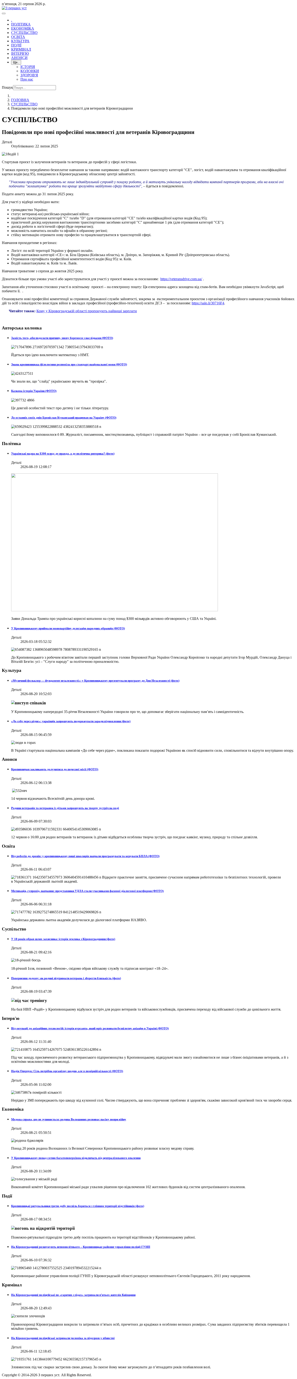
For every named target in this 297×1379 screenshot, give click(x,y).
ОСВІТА (18, 37)
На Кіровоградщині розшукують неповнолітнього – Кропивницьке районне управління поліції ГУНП (80, 1247)
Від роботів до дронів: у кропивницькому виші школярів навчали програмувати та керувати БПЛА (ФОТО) (85, 856)
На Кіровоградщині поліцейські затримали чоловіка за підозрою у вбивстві (63, 1338)
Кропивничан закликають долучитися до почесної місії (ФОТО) (54, 769)
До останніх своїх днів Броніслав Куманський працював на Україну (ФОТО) (63, 417)
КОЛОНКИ (29, 71)
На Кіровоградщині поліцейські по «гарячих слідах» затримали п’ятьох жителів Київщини (73, 1295)
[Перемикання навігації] (4, 13)
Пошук (7, 87)
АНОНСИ (19, 58)
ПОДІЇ (16, 45)
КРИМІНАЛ (21, 49)
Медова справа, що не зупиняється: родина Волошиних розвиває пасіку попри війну (68, 1119)
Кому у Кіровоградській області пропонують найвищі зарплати (86, 311)
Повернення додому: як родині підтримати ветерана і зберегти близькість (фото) (66, 978)
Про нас (26, 79)
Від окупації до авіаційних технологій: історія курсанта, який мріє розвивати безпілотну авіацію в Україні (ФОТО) (90, 1028)
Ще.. (16, 62)
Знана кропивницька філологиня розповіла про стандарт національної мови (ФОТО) (69, 364)
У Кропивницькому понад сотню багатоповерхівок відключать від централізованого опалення (76, 1158)
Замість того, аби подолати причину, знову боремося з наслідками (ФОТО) (62, 338)
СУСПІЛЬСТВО (24, 33)
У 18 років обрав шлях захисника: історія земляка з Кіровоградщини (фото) (63, 939)
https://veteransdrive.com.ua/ (181, 279)
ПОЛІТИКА (21, 24)
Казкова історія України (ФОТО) (33, 391)
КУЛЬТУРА (20, 41)
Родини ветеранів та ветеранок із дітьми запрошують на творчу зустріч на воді (65, 808)
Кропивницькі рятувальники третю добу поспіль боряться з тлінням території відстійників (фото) (77, 1206)
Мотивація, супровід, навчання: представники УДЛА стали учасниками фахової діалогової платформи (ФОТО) (87, 891)
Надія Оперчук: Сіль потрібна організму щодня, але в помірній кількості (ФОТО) (67, 1071)
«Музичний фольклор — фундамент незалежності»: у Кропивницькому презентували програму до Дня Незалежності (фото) (95, 680)
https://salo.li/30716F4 (208, 303)
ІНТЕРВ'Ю (20, 53)
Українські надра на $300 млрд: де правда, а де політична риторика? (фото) (62, 453)
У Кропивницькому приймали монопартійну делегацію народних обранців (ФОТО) (68, 628)
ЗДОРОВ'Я (29, 75)
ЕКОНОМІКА (22, 28)
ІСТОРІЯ (27, 67)
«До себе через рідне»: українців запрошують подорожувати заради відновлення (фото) (70, 721)
